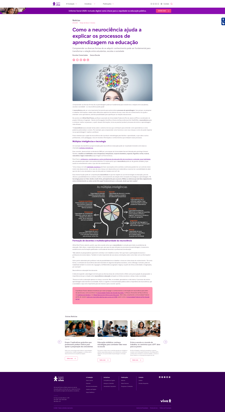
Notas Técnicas (125, 383)
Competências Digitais (109, 380)
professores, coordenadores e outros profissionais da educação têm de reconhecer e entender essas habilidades (116, 159)
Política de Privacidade (165, 408)
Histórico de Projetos (91, 389)
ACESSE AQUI (162, 11)
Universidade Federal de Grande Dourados (110, 293)
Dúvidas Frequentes (143, 383)
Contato (166, 4)
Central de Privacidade (142, 408)
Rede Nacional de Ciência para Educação (106, 295)
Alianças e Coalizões (109, 383)
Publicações (107, 4)
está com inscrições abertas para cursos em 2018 (102, 297)
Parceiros (88, 383)
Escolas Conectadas (80, 55)
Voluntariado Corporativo (110, 386)
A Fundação (70, 4)
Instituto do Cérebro (84, 295)
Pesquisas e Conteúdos (127, 386)
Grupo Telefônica (90, 392)
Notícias (123, 380)
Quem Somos (89, 380)
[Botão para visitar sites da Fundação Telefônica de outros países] (161, 4)
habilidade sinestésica (93, 167)
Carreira (140, 380)
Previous (59, 342)
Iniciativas (88, 4)
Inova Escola (95, 55)
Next (165, 342)
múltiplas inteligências (86, 148)
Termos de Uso (154, 408)
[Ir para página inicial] (56, 4)
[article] (112, 204)
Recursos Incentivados (91, 386)
